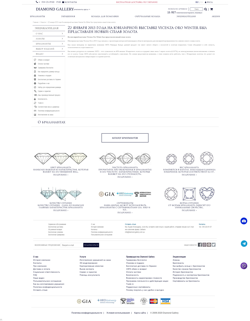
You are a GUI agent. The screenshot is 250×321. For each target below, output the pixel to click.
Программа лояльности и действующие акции (147, 281)
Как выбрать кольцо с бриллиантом (189, 266)
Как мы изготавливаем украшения (48, 284)
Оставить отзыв (130, 224)
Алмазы (176, 260)
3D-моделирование (88, 263)
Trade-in (130, 284)
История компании (97, 227)
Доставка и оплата (41, 269)
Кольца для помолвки (105, 16)
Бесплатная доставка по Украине (141, 266)
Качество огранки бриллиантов (187, 269)
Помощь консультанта (90, 275)
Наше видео (38, 278)
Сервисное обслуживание (57, 224)
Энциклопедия (186, 16)
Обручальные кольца (147, 16)
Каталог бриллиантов (125, 138)
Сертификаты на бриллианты (186, 281)
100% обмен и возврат (136, 269)
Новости (43, 22)
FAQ (35, 275)
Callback (143, 229)
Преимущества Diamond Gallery (140, 256)
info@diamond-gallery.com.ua (135, 232)
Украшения (68, 16)
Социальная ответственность (46, 272)
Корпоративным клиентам (91, 266)
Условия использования (118, 313)
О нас (93, 224)
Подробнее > (60, 174)
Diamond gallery (55, 9)
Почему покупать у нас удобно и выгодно (145, 290)
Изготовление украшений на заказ (95, 260)
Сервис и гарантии (88, 272)
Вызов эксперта (87, 269)
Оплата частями (133, 272)
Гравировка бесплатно (136, 260)
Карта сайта (140, 313)
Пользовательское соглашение (101, 234)
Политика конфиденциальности (102, 232)
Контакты (94, 229)
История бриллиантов (183, 272)
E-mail (191, 227)
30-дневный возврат (55, 229)
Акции (216, 16)
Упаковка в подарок (135, 263)
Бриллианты (37, 16)
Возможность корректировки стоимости (144, 278)
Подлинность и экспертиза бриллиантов (191, 275)
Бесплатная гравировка (56, 234)
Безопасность (132, 275)
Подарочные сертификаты (138, 287)
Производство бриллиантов (185, 278)
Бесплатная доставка (55, 227)
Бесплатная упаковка (55, 232)
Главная (35, 22)
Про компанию (40, 266)
